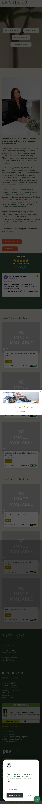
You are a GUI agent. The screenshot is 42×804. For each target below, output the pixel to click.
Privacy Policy (14, 789)
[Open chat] (37, 799)
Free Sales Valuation (24, 407)
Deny (29, 795)
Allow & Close (14, 795)
